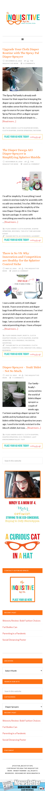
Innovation (30, 348)
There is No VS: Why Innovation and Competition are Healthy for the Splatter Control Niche (21, 258)
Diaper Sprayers (24, 130)
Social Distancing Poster (14, 639)
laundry (36, 236)
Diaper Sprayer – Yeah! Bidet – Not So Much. (21, 369)
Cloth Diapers (9, 130)
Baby (19, 335)
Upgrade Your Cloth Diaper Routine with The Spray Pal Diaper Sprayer (20, 52)
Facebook (30, 340)
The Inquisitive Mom (22, 18)
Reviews (37, 130)
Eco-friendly (18, 340)
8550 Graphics (33, 773)
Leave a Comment (31, 164)
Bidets (26, 335)
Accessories (25, 236)
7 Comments (18, 378)
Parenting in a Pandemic (14, 633)
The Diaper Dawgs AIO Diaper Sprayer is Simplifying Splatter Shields (21, 153)
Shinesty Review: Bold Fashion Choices (21, 620)
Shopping (7, 343)
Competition (17, 348)
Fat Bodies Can (9, 627)
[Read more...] (9, 121)
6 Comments (29, 63)
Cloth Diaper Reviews (27, 128)
